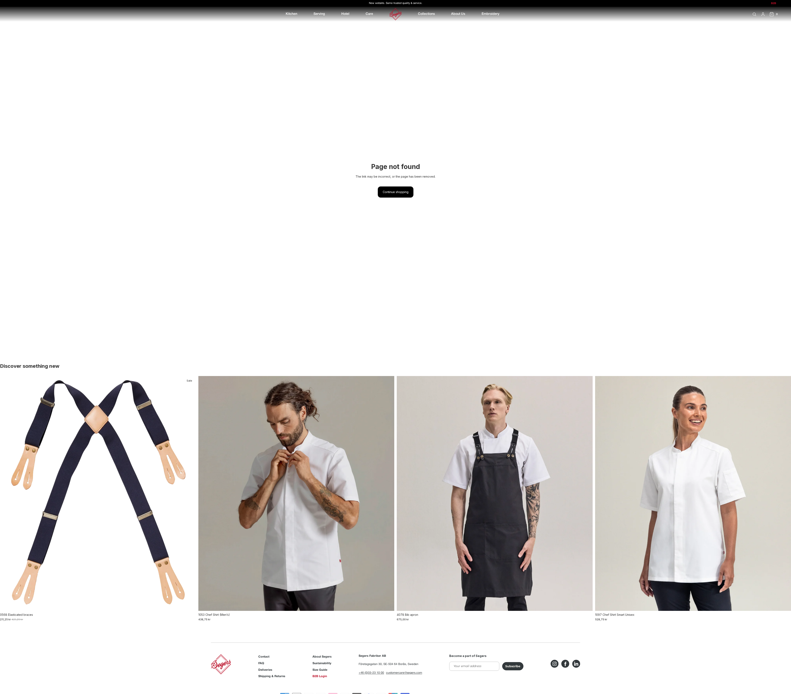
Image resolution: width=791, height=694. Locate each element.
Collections (426, 14)
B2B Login (319, 676)
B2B (773, 3)
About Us (458, 14)
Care (369, 14)
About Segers (322, 657)
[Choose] (189, 604)
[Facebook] (565, 664)
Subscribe (512, 666)
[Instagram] (554, 664)
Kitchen (291, 14)
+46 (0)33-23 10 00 (371, 673)
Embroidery (490, 14)
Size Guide (319, 670)
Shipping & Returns (271, 676)
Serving (319, 14)
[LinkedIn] (576, 664)
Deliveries (265, 670)
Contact (263, 657)
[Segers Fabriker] (395, 14)
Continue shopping (395, 192)
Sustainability (321, 663)
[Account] (763, 14)
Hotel (345, 14)
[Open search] (754, 14)
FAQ (261, 663)
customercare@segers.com (404, 673)
